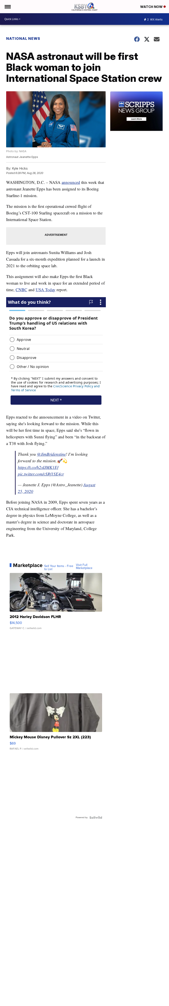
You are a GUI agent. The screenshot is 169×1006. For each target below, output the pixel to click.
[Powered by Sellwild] (95, 817)
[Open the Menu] (7, 6)
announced (71, 182)
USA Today (45, 289)
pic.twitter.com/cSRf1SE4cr (41, 474)
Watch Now (151, 7)
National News (23, 38)
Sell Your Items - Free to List (58, 568)
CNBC (21, 289)
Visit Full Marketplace (84, 566)
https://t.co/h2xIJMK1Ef (38, 467)
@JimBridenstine (51, 454)
